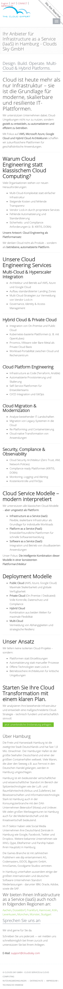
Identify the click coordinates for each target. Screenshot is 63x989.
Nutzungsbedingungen (14, 980)
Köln (54, 910)
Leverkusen (9, 914)
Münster (35, 914)
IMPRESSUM (7, 6)
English (4, 3)
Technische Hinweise (13, 985)
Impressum (51, 980)
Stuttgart (46, 914)
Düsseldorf (19, 910)
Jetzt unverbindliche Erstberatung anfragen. (28, 724)
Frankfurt (32, 910)
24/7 (13, 3)
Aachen (7, 910)
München (23, 914)
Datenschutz (36, 980)
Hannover (45, 910)
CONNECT (22, 3)
